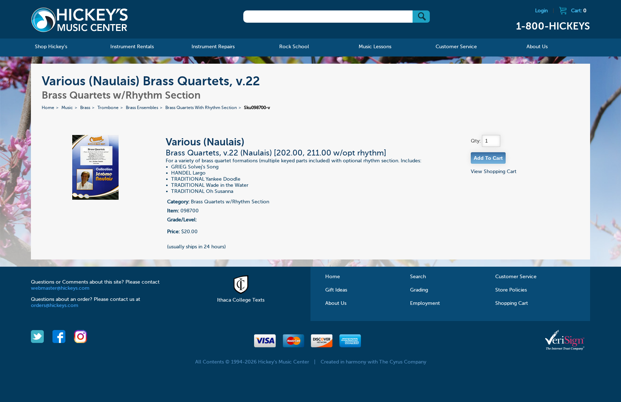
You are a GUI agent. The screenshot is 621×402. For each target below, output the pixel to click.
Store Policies (511, 290)
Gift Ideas (336, 290)
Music (67, 108)
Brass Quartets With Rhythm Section (201, 108)
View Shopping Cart (493, 171)
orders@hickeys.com (54, 305)
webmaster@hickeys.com (60, 288)
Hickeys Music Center (79, 20)
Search (418, 276)
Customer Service (516, 276)
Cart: (578, 10)
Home (48, 108)
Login (541, 10)
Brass (85, 108)
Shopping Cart (511, 303)
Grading (419, 290)
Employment (425, 303)
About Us (335, 303)
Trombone (108, 108)
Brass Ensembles (142, 108)
